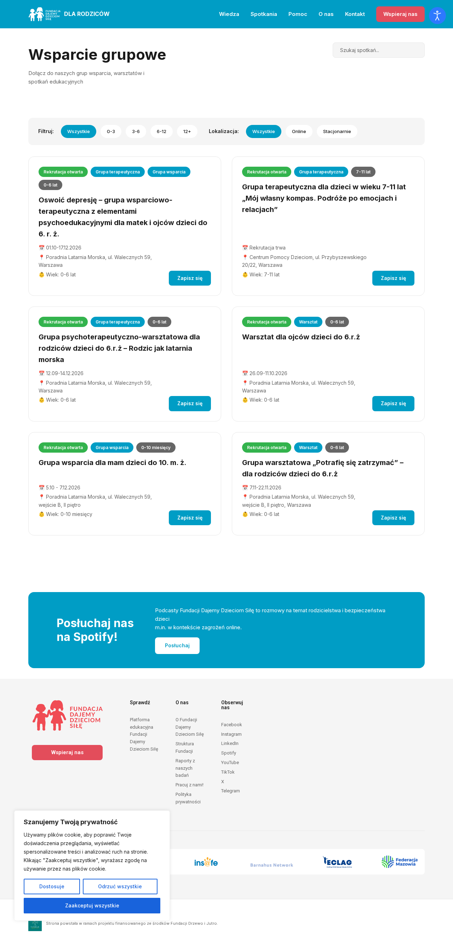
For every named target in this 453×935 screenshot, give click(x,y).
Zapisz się (189, 278)
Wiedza (229, 14)
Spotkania (264, 14)
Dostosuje (51, 886)
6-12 (161, 131)
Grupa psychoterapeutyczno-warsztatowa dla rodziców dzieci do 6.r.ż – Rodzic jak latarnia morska (119, 348)
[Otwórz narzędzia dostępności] (437, 15)
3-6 (136, 131)
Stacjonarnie (337, 131)
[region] (92, 865)
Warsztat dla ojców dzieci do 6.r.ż (301, 337)
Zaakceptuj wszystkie (92, 905)
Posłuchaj (177, 645)
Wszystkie (78, 131)
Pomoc (297, 14)
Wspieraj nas (400, 14)
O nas (326, 14)
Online (299, 131)
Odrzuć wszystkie (120, 886)
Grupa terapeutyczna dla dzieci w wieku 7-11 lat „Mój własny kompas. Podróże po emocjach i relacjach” (324, 198)
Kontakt (355, 14)
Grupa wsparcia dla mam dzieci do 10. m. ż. (113, 462)
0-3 (111, 131)
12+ (187, 131)
